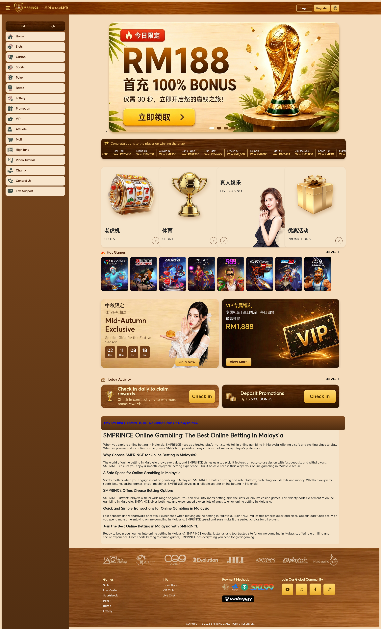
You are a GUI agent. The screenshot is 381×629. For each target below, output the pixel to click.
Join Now (187, 362)
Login (304, 8)
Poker (107, 600)
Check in (202, 396)
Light (52, 26)
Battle (107, 606)
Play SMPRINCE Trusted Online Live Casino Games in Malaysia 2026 (151, 423)
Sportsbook (110, 595)
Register (322, 8)
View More (238, 362)
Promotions (170, 585)
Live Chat (169, 595)
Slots (106, 585)
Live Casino (110, 590)
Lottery (107, 611)
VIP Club (168, 590)
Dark (22, 26)
